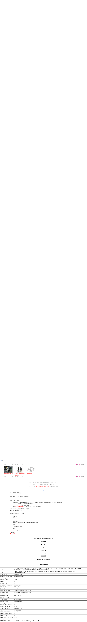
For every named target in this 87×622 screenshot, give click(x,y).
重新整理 (18, 505)
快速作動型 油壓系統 (8, 473)
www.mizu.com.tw (19, 506)
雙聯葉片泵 (29, 473)
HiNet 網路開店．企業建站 (42, 486)
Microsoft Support (13, 533)
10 (22, 464)
